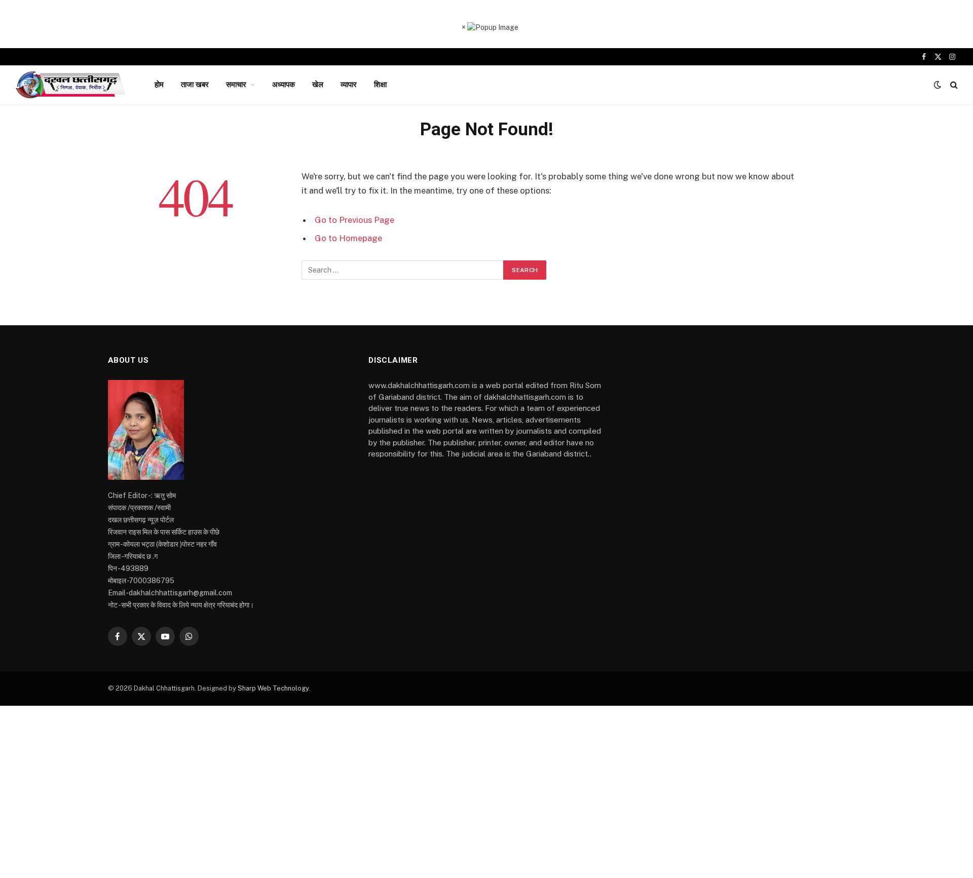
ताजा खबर (195, 84)
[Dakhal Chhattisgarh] (71, 84)
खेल (317, 84)
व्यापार (349, 84)
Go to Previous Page (354, 220)
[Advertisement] (486, 792)
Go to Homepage (348, 238)
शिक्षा (380, 84)
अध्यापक (283, 84)
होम (159, 84)
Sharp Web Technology (273, 688)
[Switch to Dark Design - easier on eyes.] (937, 85)
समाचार (236, 84)
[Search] (953, 84)
